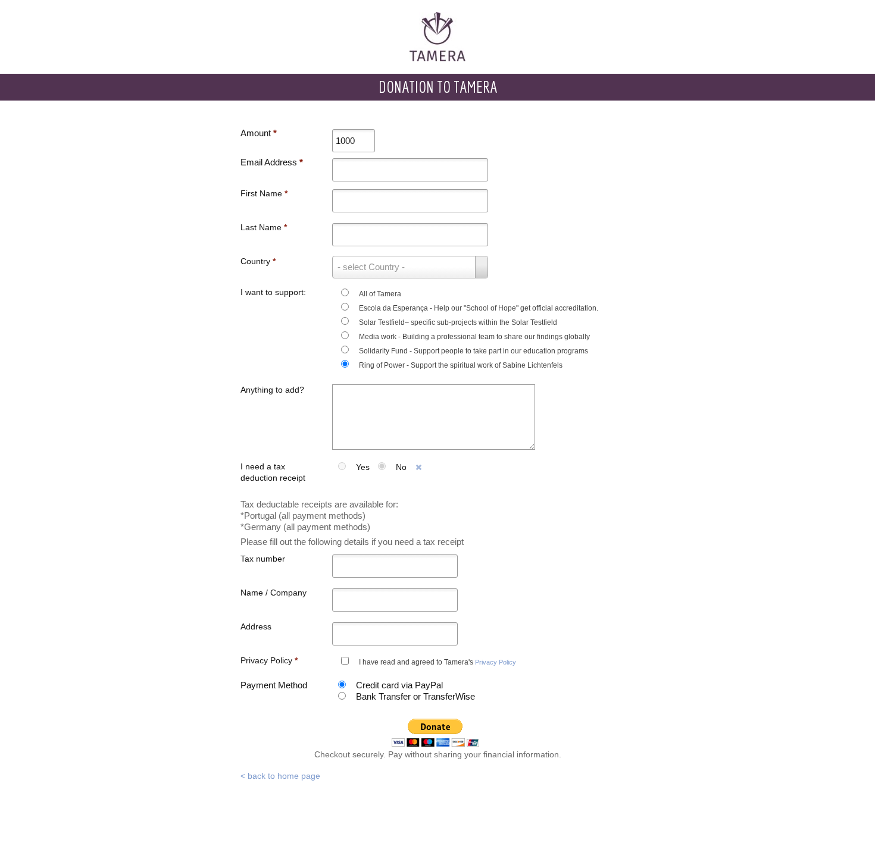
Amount (258, 133)
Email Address (271, 162)
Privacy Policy (269, 660)
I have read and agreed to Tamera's (437, 662)
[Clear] (418, 468)
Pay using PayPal (436, 732)
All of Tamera (380, 294)
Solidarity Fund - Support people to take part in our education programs (473, 351)
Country (258, 261)
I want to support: (273, 292)
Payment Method (273, 685)
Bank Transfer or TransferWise (415, 696)
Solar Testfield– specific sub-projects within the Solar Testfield (458, 322)
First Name (264, 193)
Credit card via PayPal (399, 685)
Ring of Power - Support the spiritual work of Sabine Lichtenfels (460, 365)
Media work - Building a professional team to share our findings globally (474, 337)
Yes (363, 467)
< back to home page (280, 776)
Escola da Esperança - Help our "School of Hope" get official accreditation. (478, 308)
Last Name (263, 227)
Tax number (262, 558)
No (401, 467)
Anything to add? (272, 389)
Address (255, 626)
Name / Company (273, 592)
